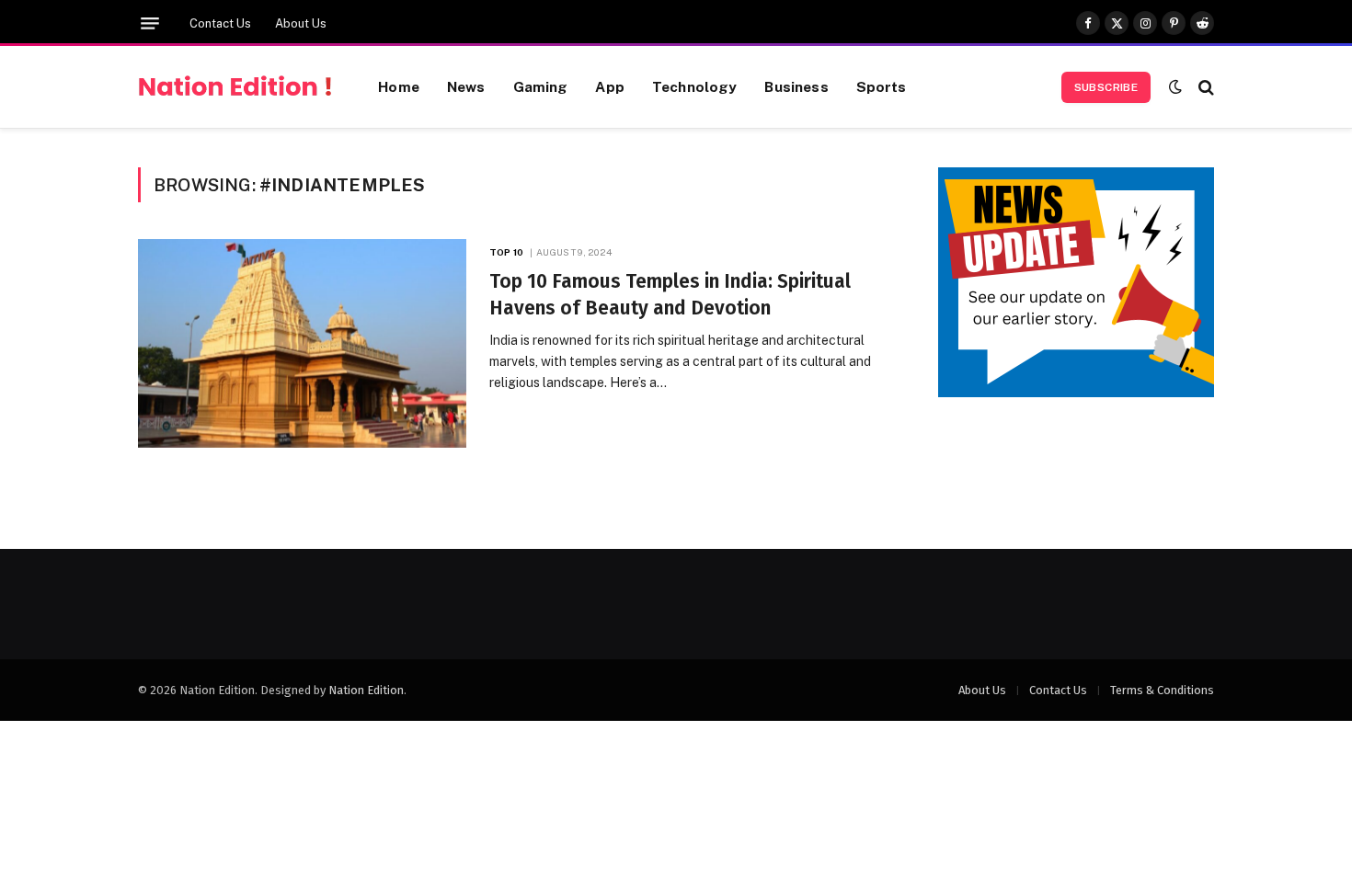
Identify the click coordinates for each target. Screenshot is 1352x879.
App (609, 86)
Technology (695, 86)
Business (796, 86)
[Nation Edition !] (235, 87)
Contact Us (220, 23)
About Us (301, 23)
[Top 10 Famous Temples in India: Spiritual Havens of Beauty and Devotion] (302, 343)
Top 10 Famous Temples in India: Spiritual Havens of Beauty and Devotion (670, 294)
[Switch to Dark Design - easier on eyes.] (1175, 87)
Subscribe (1106, 87)
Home (398, 86)
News (466, 86)
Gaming (540, 86)
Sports (881, 86)
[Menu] (150, 23)
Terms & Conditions (1162, 690)
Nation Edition (366, 690)
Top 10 (506, 251)
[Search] (1204, 87)
